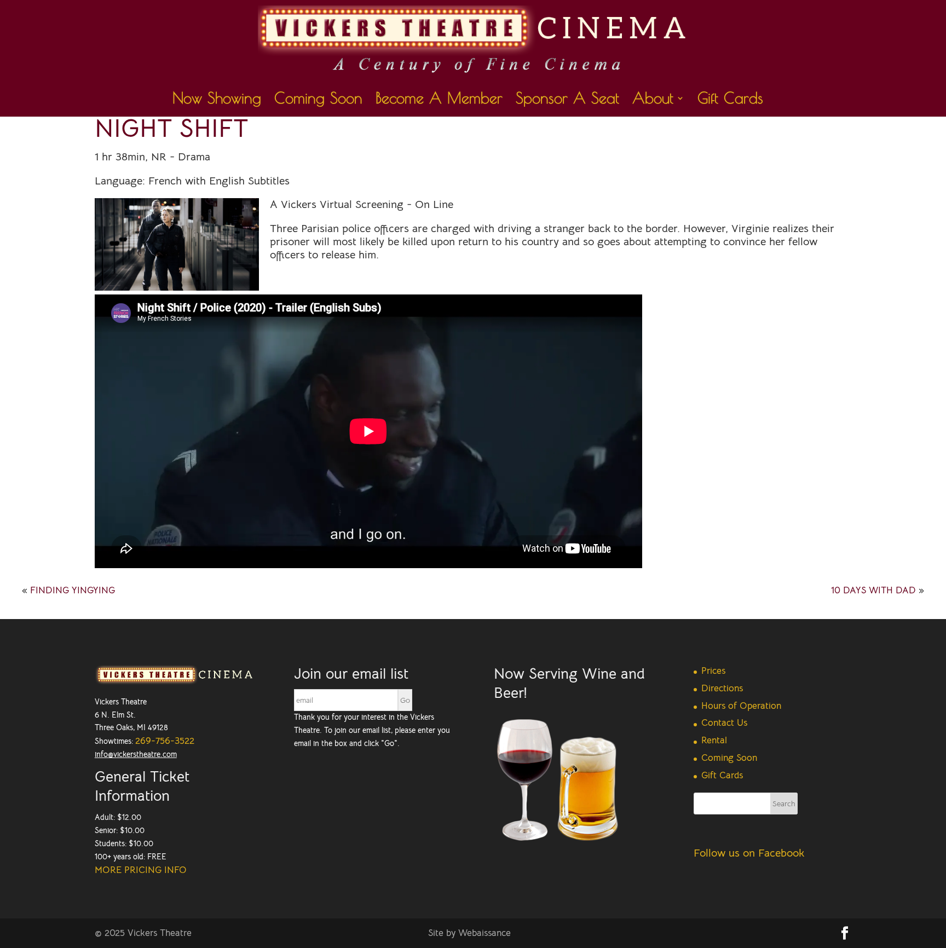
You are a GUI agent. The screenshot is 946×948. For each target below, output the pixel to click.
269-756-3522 (164, 741)
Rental (714, 740)
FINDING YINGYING (72, 590)
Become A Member (439, 100)
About (652, 100)
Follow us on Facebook (749, 853)
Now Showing (216, 100)
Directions (722, 688)
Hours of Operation (741, 706)
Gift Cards (730, 100)
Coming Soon (318, 100)
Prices (713, 671)
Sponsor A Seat (567, 100)
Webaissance (484, 933)
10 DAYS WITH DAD (873, 590)
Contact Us (724, 723)
